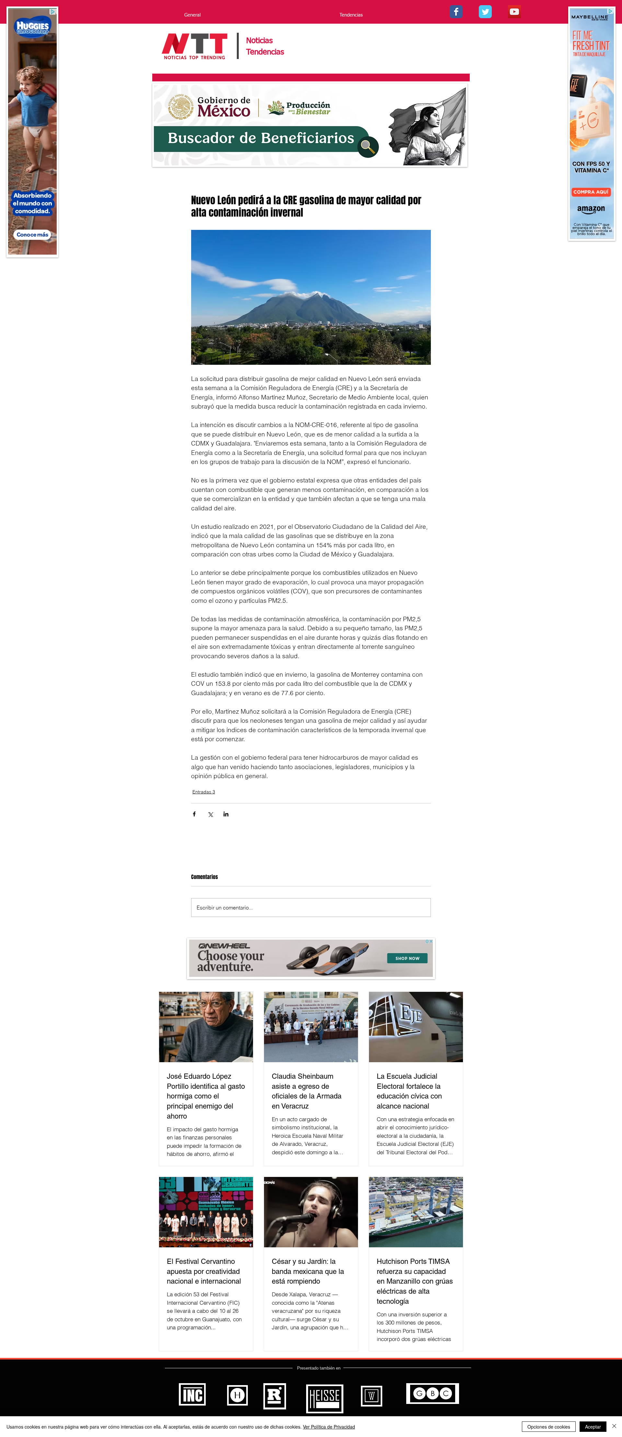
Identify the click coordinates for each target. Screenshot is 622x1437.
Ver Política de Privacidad (329, 1426)
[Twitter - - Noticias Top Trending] (485, 11)
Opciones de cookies (548, 1426)
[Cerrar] (614, 1426)
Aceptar (593, 1426)
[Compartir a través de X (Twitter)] (210, 814)
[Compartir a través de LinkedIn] (226, 814)
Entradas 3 (203, 792)
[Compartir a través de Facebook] (194, 814)
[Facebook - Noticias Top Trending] (456, 11)
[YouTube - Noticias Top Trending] (514, 11)
